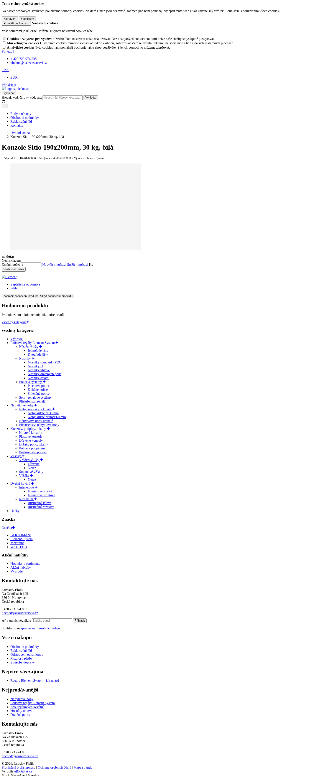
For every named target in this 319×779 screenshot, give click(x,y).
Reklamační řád (21, 121)
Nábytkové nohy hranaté (36, 421)
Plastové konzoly (31, 436)
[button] (5, 70)
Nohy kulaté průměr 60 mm (47, 417)
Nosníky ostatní (38, 378)
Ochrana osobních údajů (54, 767)
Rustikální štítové (39, 503)
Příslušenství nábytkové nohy (39, 425)
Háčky (15, 511)
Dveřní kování (20, 483)
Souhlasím (27, 18)
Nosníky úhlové (39, 370)
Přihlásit (80, 620)
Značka (7, 528)
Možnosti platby (21, 658)
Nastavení (9, 18)
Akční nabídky (20, 567)
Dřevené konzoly (31, 440)
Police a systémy (31, 382)
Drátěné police (38, 389)
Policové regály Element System (33, 343)
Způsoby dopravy (22, 662)
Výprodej (16, 339)
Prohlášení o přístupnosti (18, 767)
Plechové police (38, 386)
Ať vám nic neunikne (17, 620)
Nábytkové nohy (22, 405)
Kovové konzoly (30, 432)
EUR (14, 77)
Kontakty (16, 125)
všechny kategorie (14, 322)
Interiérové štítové (40, 491)
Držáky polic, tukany (33, 444)
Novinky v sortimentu (25, 563)
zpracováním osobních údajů (40, 628)
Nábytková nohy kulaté (35, 409)
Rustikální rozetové (41, 507)
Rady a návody (20, 114)
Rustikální (26, 499)
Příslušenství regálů (32, 401)
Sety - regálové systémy (35, 397)
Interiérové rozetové (41, 495)
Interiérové (27, 487)
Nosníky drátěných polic (44, 374)
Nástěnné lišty (29, 346)
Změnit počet (11, 264)
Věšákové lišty (29, 460)
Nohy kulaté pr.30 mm (43, 413)
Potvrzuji (8, 51)
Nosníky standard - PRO (45, 362)
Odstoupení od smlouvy (27, 654)
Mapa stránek (83, 767)
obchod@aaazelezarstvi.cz (20, 613)
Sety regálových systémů (27, 707)
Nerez (32, 468)
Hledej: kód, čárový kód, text (22, 97)
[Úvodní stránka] (15, 89)
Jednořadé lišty (38, 350)
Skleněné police (38, 393)
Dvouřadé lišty (38, 354)
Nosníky (25, 358)
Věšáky (16, 456)
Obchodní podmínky (24, 117)
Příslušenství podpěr (33, 452)
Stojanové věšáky (31, 472)
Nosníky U (35, 366)
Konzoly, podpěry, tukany (28, 429)
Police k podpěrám (32, 448)
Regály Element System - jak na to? (34, 680)
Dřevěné (33, 464)
